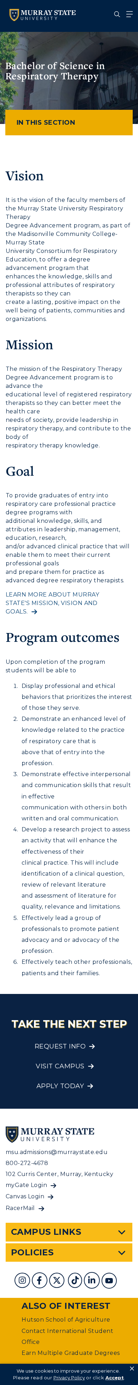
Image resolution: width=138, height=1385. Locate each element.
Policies (32, 1252)
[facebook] (40, 1281)
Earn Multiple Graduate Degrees (71, 1353)
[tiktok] (76, 1281)
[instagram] (23, 1281)
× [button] (132, 1368)
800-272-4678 (27, 1163)
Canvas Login (25, 1196)
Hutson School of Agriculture (66, 1319)
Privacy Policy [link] (69, 1377)
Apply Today (60, 1086)
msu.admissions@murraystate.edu (57, 1152)
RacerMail (20, 1208)
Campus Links (46, 1232)
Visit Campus (60, 1066)
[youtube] (110, 1281)
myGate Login (26, 1185)
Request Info (60, 1046)
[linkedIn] (92, 1281)
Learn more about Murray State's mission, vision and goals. (52, 603)
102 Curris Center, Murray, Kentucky (60, 1174)
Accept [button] (114, 1377)
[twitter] (57, 1281)
